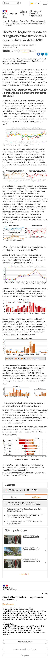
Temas (14, 497)
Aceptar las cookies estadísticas (25, 649)
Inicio (5, 21)
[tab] (14, 497)
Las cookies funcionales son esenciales (19, 609)
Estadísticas (9, 624)
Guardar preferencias (25, 641)
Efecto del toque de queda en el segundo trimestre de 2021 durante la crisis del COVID (24, 23)
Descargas (10, 485)
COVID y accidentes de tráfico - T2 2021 (23, 490)
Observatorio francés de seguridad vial (36, 13)
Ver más (24, 574)
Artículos (36, 497)
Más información (8, 604)
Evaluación (24, 21)
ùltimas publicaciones (16, 530)
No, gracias (25, 655)
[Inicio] (9, 12)
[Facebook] (38, 54)
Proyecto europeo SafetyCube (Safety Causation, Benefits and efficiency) (24, 510)
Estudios (14, 21)
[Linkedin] (42, 54)
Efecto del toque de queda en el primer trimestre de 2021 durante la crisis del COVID (25, 516)
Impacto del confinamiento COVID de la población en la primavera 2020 (24, 523)
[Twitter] (46, 54)
